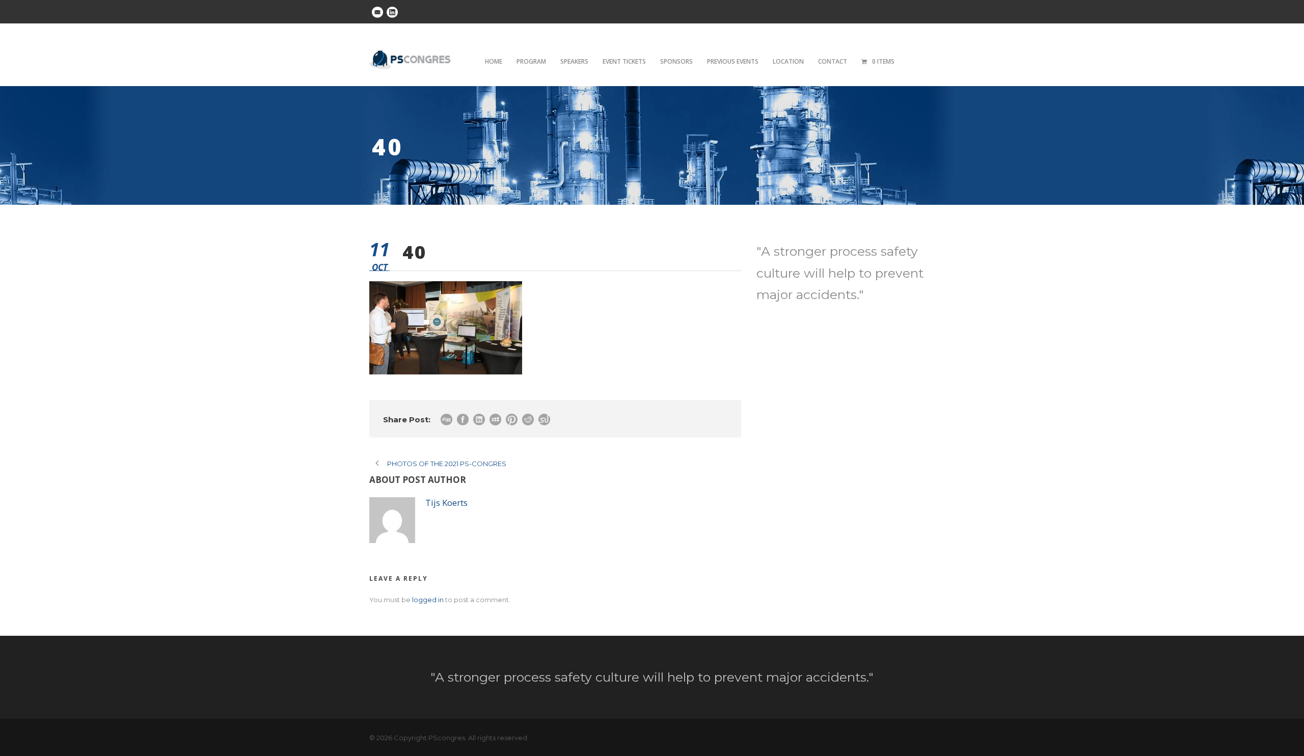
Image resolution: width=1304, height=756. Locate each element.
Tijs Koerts (446, 502)
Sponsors (676, 61)
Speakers (574, 61)
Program (531, 61)
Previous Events (732, 61)
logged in (428, 600)
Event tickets (624, 61)
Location (788, 61)
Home (493, 61)
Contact (832, 61)
